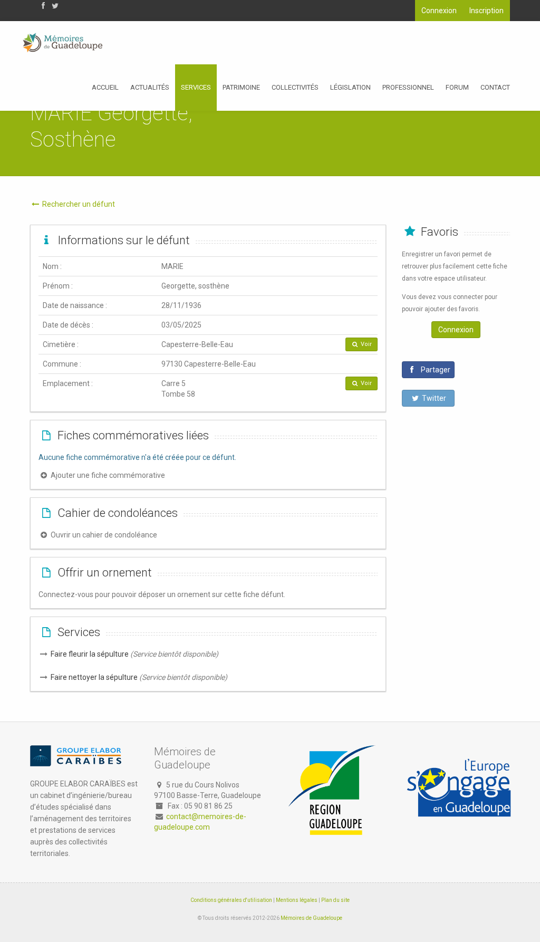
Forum (457, 87)
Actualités (149, 87)
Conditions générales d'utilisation (231, 900)
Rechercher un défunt (78, 204)
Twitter (433, 398)
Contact (495, 87)
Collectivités (295, 87)
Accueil (105, 87)
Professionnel (408, 87)
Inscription (486, 10)
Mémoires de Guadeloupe (311, 918)
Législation (350, 87)
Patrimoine (241, 87)
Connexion (439, 10)
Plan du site (335, 900)
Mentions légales (296, 900)
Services (196, 87)
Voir (365, 344)
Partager (434, 370)
